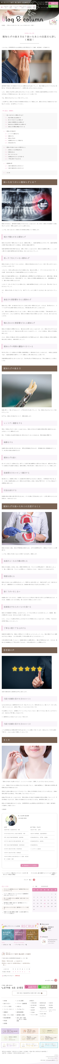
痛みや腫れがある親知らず (13, 117)
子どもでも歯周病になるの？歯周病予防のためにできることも (16, 890)
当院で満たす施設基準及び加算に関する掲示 (29, 993)
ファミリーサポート (9, 1009)
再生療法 (51, 1005)
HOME (5, 1000)
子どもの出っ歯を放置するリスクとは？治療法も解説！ (43, 873)
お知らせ (19, 1006)
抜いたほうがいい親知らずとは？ (13, 115)
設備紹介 (6, 1012)
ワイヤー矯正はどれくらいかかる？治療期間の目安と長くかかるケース (16, 894)
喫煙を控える (10, 152)
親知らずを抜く (10, 138)
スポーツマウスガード (52, 1010)
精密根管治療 (43, 1003)
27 (45, 906)
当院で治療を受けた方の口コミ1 (14, 165)
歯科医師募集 (20, 1012)
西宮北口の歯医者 (6, 1051)
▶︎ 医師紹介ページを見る (29, 865)
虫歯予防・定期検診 (7, 1053)
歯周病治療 (42, 1005)
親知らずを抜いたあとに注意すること (15, 147)
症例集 (5, 1023)
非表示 (11, 110)
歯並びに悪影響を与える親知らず (14, 122)
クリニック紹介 (8, 1006)
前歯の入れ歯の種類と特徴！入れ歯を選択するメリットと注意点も (16, 912)
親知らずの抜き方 (10, 131)
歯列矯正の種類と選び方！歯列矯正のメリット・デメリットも (15, 903)
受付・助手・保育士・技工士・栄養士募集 (22, 1019)
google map (49, 980)
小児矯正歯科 (34, 1003)
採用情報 (5, 934)
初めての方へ (7, 1003)
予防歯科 (33, 1007)
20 (45, 903)
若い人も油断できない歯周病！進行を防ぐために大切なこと (16, 899)
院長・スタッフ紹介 (9, 1015)
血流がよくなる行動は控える (13, 149)
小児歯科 (33, 1012)
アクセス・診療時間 (22, 1003)
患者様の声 (8, 163)
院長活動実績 (7, 1017)
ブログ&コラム (20, 1009)
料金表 (5, 1020)
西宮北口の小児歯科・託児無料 (20, 1051)
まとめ (7, 172)
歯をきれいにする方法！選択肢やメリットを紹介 (16, 908)
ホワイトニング (43, 1011)
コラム (28, 1053)
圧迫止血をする (10, 142)
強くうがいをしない (11, 154)
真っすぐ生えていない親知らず (14, 120)
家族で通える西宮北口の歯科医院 (38, 1051)
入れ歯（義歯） (43, 1013)
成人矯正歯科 (34, 1005)
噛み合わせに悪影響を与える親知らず (15, 124)
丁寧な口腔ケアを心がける (13, 158)
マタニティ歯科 (34, 1014)
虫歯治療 (33, 1010)
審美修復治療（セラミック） (43, 1008)
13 (44, 900)
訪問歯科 (51, 1007)
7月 (36, 886)
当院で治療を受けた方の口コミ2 (14, 168)
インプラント (43, 1016)
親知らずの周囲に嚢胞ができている (15, 126)
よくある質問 (20, 1000)
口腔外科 (51, 1003)
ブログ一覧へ (28, 879)
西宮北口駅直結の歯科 (19, 1053)
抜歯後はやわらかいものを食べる (14, 156)
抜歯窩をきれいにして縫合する (14, 140)
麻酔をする (9, 136)
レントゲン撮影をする (12, 133)
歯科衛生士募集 (21, 1015)
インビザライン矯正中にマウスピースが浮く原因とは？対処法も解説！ (15, 873)
